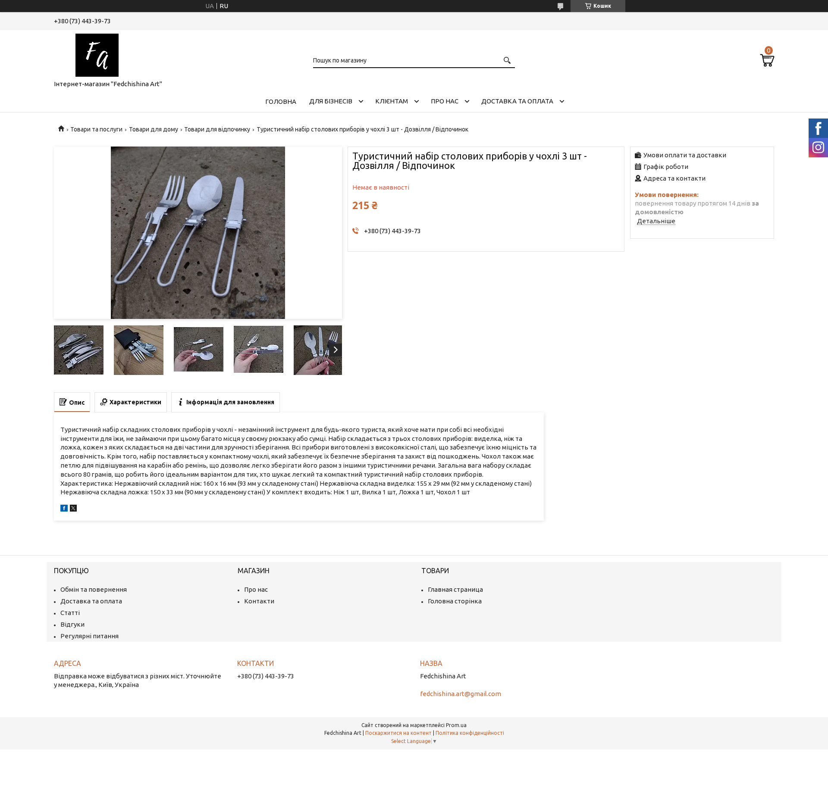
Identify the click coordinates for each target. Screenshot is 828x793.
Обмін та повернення (93, 589)
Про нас (444, 101)
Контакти (259, 601)
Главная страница (455, 589)
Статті (70, 612)
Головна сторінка (455, 601)
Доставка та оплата (517, 101)
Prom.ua (456, 725)
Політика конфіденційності (470, 733)
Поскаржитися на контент (398, 733)
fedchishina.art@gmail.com (460, 693)
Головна (280, 101)
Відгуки (72, 624)
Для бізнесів (330, 101)
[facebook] (64, 509)
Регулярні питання (89, 636)
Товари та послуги (96, 129)
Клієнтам (391, 101)
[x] (73, 509)
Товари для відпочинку (217, 129)
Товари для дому (153, 129)
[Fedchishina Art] (97, 53)
